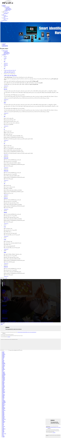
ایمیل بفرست (2, 323)
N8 (4, 68)
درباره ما (3, 17)
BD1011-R (6, 266)
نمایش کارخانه (6, 18)
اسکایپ (1, 324)
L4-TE (5, 58)
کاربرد (3, 14)
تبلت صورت (7, 7)
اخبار (4, 19)
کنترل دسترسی (4, 309)
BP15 (5, 102)
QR (4, 116)
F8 (4, 143)
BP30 (5, 252)
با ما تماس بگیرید (4, 20)
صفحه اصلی (4, 43)
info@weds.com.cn (5, 318)
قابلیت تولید (5, 13)
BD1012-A (6, 64)
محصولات (3, 44)
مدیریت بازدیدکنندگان (5, 310)
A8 (4, 183)
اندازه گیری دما (8, 10)
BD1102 (5, 212)
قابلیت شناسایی (6, 12)
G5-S (5, 226)
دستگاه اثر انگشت (8, 8)
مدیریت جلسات (4, 312)
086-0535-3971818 (5, 317)
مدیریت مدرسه (4, 313)
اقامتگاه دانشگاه (4, 311)
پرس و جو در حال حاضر (3, 320)
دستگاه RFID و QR (8, 9)
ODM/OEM (4, 54)
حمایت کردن (4, 15)
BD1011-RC (6, 170)
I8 (4, 129)
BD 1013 (5, 89)
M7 (4, 61)
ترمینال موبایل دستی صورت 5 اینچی (10, 75)
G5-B (5, 239)
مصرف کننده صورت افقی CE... (9, 71)
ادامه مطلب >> (6, 85)
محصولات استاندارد (7, 6)
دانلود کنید (3, 292)
